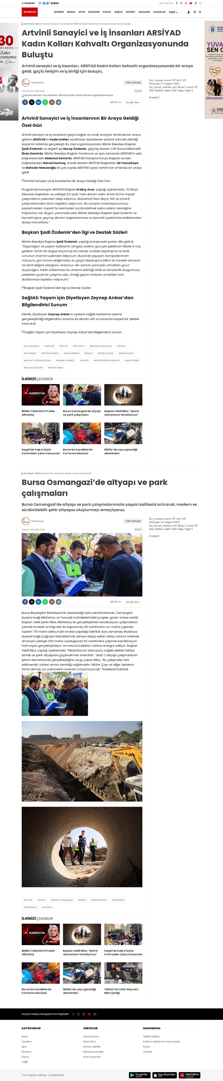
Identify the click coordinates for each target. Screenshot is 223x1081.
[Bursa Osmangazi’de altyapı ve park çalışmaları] (82, 395)
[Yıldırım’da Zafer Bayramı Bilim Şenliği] (123, 973)
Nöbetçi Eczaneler (93, 1051)
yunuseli (47, 907)
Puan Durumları (92, 1056)
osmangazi (31, 907)
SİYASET (130, 11)
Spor (24, 1046)
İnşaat (89, 353)
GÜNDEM (59, 11)
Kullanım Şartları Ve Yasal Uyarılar (161, 1041)
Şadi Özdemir (132, 360)
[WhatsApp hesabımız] (200, 3)
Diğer (172, 11)
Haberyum (37, 82)
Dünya (25, 1056)
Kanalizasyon (100, 900)
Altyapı (28, 900)
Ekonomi (26, 1051)
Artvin (64, 346)
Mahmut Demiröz (66, 360)
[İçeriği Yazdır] (58, 102)
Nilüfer (85, 360)
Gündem (27, 1041)
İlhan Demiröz (72, 353)
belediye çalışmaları (62, 900)
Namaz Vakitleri (92, 1046)
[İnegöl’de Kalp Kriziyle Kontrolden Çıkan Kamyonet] (41, 434)
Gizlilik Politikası (151, 1036)
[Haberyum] (30, 15)
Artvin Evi (79, 346)
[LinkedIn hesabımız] (196, 3)
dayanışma (30, 353)
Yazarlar (147, 1051)
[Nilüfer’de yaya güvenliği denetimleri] (123, 434)
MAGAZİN (144, 11)
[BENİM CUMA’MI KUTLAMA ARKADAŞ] (41, 395)
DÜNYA (107, 11)
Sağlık (25, 1062)
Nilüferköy (119, 900)
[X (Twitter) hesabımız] (181, 3)
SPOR (82, 11)
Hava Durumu (91, 1036)
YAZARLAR (159, 11)
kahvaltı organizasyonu (38, 360)
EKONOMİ (94, 11)
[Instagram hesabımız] (186, 3)
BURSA (71, 11)
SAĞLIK (118, 11)
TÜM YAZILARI (133, 82)
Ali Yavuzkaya (32, 346)
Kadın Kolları (127, 353)
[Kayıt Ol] (189, 12)
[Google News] (132, 102)
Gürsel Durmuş (51, 353)
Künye (146, 1046)
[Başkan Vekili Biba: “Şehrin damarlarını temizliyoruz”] (123, 395)
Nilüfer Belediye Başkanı (107, 360)
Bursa (138, 90)
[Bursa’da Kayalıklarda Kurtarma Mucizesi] (82, 434)
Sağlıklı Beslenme (34, 367)
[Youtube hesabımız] (191, 3)
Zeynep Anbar (56, 367)
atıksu (42, 900)
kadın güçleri (106, 353)
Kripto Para (89, 1041)
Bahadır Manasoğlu (101, 346)
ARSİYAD (50, 346)
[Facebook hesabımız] (176, 3)
